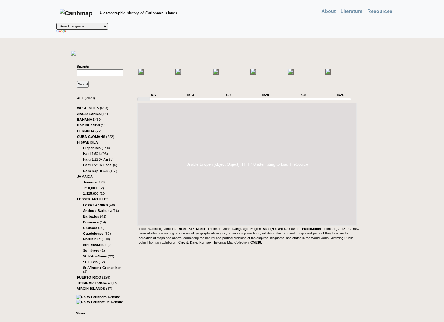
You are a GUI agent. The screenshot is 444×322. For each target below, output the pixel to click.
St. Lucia (94, 262)
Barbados (94, 216)
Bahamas (89, 119)
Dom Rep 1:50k (100, 171)
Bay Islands (91, 125)
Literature (351, 11)
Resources (379, 11)
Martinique (96, 239)
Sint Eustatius (97, 245)
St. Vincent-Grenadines (102, 269)
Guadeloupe (97, 233)
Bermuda (89, 131)
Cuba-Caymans (95, 137)
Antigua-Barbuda (101, 210)
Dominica (94, 222)
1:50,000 (93, 188)
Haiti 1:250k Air (98, 159)
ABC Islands (92, 114)
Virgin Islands (94, 288)
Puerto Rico (93, 277)
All (86, 98)
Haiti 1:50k (95, 153)
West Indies (92, 108)
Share (80, 313)
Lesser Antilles (92, 199)
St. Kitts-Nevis (98, 256)
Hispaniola (87, 142)
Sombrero (94, 250)
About (328, 11)
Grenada (94, 228)
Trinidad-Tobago (97, 283)
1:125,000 (94, 193)
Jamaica (85, 176)
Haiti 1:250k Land (100, 165)
